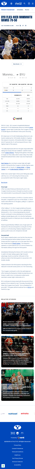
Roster (27, 10)
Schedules (20, 10)
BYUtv (29, 287)
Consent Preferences (17, 448)
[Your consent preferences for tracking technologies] (3, 466)
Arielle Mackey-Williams (17, 169)
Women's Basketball (8, 321)
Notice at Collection (17, 461)
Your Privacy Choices (17, 458)
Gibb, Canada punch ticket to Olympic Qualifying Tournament (17, 325)
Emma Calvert (17, 243)
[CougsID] (11, 3)
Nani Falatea (4, 163)
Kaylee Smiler (20, 167)
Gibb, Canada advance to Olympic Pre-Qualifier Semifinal (17, 388)
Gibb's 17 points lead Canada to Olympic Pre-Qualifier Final (16, 354)
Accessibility (17, 465)
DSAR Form (17, 455)
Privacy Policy (17, 445)
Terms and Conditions (17, 451)
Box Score (16, 64)
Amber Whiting (9, 152)
